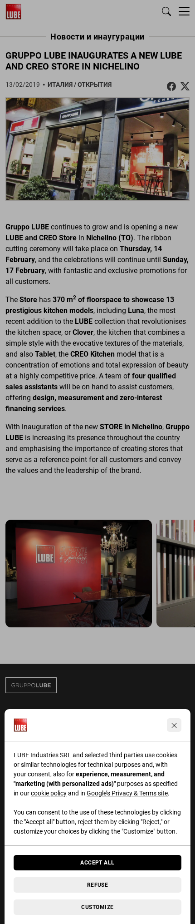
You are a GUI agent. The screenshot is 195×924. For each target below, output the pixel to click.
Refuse (97, 885)
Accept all (97, 862)
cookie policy (49, 793)
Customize (97, 907)
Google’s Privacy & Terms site (127, 793)
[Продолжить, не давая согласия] (174, 725)
